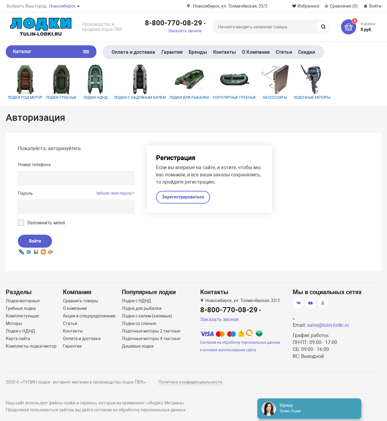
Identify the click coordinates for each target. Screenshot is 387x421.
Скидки (306, 52)
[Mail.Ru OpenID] (28, 251)
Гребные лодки (21, 308)
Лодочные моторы (312, 97)
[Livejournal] (21, 251)
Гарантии (72, 346)
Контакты (224, 52)
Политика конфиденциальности (190, 382)
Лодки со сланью (139, 323)
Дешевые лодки (138, 346)
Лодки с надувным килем (140, 97)
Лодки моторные (23, 300)
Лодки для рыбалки (189, 97)
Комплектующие (22, 315)
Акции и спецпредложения (89, 315)
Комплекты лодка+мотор (31, 346)
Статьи (284, 52)
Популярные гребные (234, 97)
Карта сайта (18, 338)
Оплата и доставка (133, 52)
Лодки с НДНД (20, 331)
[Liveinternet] (36, 251)
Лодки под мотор (25, 97)
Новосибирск (62, 6)
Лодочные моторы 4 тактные (151, 338)
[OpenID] (50, 251)
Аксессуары (275, 97)
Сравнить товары (80, 300)
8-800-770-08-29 (173, 23)
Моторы (14, 323)
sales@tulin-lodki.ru (328, 325)
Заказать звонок (185, 30)
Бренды (198, 52)
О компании (75, 308)
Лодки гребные (61, 97)
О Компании (256, 52)
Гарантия (172, 52)
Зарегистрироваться (183, 196)
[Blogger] (43, 251)
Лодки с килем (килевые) (147, 315)
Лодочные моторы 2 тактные (151, 331)
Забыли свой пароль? (115, 193)
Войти (35, 241)
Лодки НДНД (95, 97)
